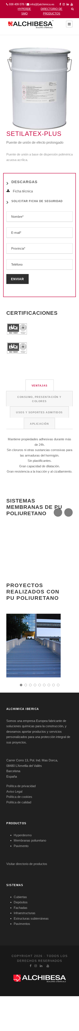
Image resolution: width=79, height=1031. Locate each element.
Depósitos (21, 902)
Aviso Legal (14, 791)
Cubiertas (20, 897)
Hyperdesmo (23, 835)
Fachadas (20, 907)
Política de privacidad (21, 786)
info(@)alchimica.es (42, 4)
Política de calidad (18, 802)
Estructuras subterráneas (31, 918)
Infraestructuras (24, 913)
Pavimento (21, 846)
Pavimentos (22, 924)
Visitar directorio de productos (26, 864)
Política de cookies (19, 797)
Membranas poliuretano (30, 840)
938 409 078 (16, 4)
